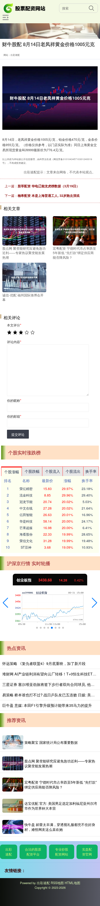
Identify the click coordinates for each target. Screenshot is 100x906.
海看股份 (26, 534)
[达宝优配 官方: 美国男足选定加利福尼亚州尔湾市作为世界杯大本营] (12, 806)
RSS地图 (57, 882)
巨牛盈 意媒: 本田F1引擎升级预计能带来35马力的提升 (47, 705)
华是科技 (26, 521)
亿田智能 (26, 514)
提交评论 (17, 434)
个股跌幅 (32, 471)
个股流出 (73, 471)
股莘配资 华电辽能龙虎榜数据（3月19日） (49, 186)
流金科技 (26, 495)
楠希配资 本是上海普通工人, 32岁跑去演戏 (49, 195)
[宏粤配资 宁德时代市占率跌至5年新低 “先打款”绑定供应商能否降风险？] (75, 230)
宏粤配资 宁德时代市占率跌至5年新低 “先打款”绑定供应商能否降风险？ (60, 784)
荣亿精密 (26, 488)
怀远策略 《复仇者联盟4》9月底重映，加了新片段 (44, 663)
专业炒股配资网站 (61, 851)
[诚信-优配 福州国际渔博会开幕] (24, 277)
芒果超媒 (26, 527)
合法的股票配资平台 (33, 851)
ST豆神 (26, 547)
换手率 (91, 471)
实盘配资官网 (87, 851)
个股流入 (52, 471)
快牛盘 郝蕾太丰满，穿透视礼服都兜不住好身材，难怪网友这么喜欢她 (59, 827)
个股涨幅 (11, 471)
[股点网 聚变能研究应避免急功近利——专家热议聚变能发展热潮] (24, 230)
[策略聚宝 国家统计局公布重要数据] (12, 742)
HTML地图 (72, 882)
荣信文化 (26, 540)
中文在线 (26, 508)
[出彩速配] (25, 7)
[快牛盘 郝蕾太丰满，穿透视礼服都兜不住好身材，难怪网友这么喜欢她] (12, 827)
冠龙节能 (26, 501)
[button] (5, 603)
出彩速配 (8, 851)
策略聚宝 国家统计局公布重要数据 (51, 742)
